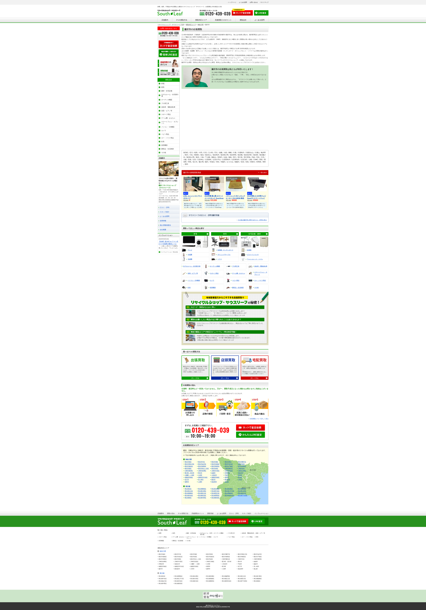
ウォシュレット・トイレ (255, 259)
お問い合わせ (254, 2)
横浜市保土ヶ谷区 (203, 468)
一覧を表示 (263, 172)
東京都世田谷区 (229, 495)
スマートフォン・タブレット (169, 122)
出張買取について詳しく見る (259, 418)
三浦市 (200, 482)
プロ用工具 (165, 103)
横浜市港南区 (215, 464)
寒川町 (240, 477)
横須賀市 (227, 479)
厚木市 (200, 473)
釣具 (162, 141)
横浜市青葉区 (242, 466)
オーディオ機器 (166, 100)
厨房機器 (164, 145)
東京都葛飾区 (189, 493)
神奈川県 (188, 459)
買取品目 (243, 20)
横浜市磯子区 (242, 462)
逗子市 (187, 479)
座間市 (227, 477)
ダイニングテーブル (223, 254)
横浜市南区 (188, 462)
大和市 (240, 479)
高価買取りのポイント (223, 20)
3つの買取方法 (181, 20)
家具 (225, 234)
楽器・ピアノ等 (166, 111)
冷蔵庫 (190, 254)
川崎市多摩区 (202, 470)
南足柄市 (214, 482)
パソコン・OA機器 (167, 127)
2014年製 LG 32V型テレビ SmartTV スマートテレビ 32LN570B (256, 197)
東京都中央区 (215, 491)
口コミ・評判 (164, 207)
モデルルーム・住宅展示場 (169, 95)
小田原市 (214, 475)
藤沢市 (186, 193)
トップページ (232, 2)
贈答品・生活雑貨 (167, 149)
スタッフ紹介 (164, 212)
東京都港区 (188, 497)
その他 (163, 152)
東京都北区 (188, 489)
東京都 (187, 486)
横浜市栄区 (241, 464)
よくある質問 (243, 2)
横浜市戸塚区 (229, 466)
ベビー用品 (165, 134)
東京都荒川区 (215, 493)
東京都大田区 (242, 491)
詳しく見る (195, 378)
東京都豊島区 (202, 489)
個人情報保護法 (165, 225)
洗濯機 (190, 259)
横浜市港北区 (229, 464)
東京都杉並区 (202, 495)
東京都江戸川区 (229, 491)
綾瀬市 (213, 473)
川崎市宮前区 (229, 470)
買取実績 (210, 513)
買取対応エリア (201, 20)
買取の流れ (171, 513)
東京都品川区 (242, 493)
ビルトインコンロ (253, 254)
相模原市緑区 (215, 477)
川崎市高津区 (189, 470)
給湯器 (249, 250)
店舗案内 (165, 20)
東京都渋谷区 (189, 495)
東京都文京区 (189, 491)
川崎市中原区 (215, 470)
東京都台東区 (215, 489)
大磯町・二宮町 (189, 475)
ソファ (219, 259)
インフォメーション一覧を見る (169, 252)
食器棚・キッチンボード (225, 250)
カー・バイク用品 (167, 138)
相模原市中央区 (202, 477)
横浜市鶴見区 (215, 466)
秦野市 (187, 482)
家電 (195, 234)
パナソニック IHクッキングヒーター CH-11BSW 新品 (235, 197)
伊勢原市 (227, 473)
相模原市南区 (189, 477)
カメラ (163, 130)
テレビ (190, 250)
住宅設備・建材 (254, 234)
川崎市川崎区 (242, 470)
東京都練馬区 (242, 489)
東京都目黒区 (229, 489)
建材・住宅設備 (166, 91)
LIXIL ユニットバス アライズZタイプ (192, 197)
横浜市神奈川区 (189, 464)
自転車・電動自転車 (168, 107)
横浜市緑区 (214, 468)
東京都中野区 (202, 497)
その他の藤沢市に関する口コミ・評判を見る (252, 220)
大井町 (200, 475)
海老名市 (240, 473)
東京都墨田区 (215, 495)
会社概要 (163, 229)
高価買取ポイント (198, 513)
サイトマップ (264, 2)
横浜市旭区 (214, 462)
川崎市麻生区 (229, 468)
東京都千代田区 (242, 495)
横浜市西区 (188, 468)
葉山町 (227, 482)
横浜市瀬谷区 (189, 466)
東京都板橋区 (229, 493)
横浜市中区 (201, 462)
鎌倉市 (240, 475)
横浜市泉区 (228, 462)
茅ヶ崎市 (200, 479)
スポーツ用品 (166, 114)
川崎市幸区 (241, 468)
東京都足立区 (202, 493)
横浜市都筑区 (202, 466)
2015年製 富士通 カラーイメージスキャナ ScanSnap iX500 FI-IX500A (214, 197)
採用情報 (163, 221)
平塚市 (227, 475)
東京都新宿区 (215, 497)
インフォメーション (261, 513)
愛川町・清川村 (189, 473)
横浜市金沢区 (202, 464)
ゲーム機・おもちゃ (168, 118)
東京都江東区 (202, 491)
